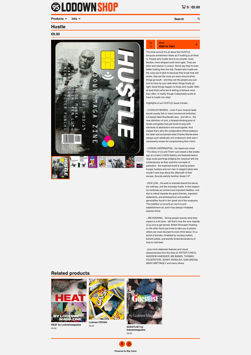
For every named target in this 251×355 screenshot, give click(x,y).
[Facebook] (122, 344)
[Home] (84, 7)
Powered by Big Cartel (126, 350)
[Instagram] (129, 344)
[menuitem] (59, 18)
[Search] (198, 18)
